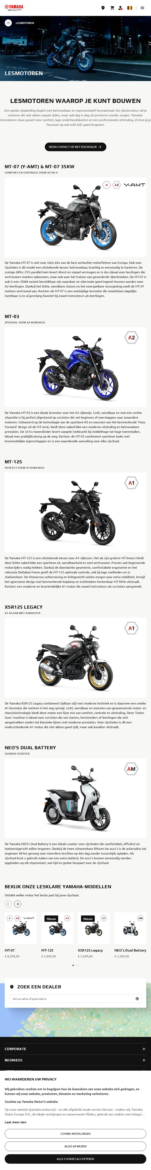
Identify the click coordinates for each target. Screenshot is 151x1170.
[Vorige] (8, 904)
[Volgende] (17, 904)
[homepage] (14, 7)
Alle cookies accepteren (75, 1159)
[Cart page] (112, 8)
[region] (75, 1120)
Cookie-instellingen (76, 1133)
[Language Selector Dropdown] (130, 8)
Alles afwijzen (75, 1146)
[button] (142, 8)
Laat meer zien (15, 1122)
